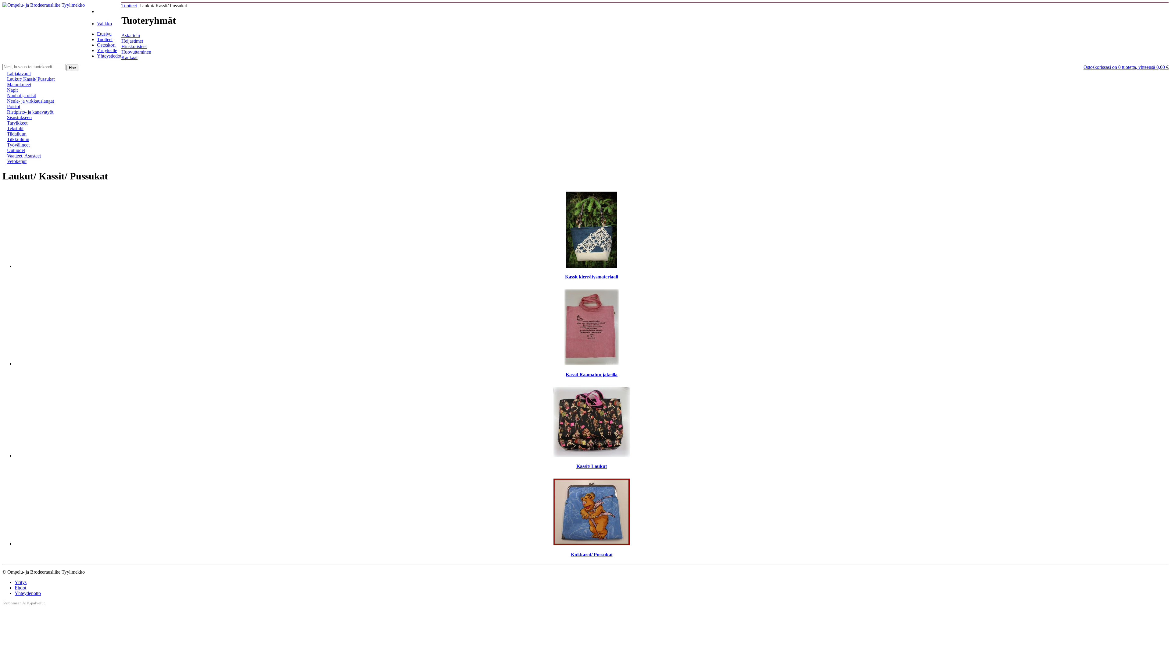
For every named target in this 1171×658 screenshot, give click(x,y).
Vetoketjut (17, 161)
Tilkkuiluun (18, 139)
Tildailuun (17, 133)
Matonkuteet (19, 84)
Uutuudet (16, 150)
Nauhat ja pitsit (21, 95)
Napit (12, 90)
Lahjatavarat (19, 73)
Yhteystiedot (109, 55)
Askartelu (130, 35)
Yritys (21, 582)
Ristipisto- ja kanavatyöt (30, 112)
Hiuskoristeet (134, 46)
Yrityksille (107, 50)
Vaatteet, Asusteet (24, 155)
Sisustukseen (19, 117)
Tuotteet (105, 39)
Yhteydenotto (28, 593)
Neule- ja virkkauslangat (30, 101)
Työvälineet (18, 144)
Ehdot (20, 587)
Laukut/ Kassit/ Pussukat (31, 79)
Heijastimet (132, 41)
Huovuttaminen (136, 52)
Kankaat (129, 57)
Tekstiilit (15, 128)
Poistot (13, 106)
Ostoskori (106, 45)
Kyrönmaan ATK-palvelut (23, 603)
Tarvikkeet (17, 123)
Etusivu (104, 34)
